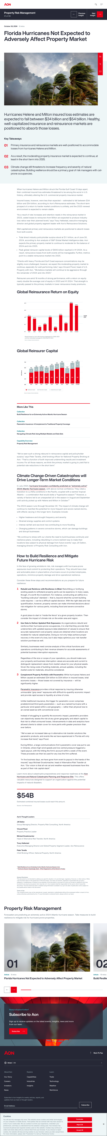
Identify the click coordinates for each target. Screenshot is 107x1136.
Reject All (80, 1125)
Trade (52, 1077)
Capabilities (31, 1077)
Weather (53, 1085)
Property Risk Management (19, 13)
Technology (54, 1081)
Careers (7, 1081)
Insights (30, 1085)
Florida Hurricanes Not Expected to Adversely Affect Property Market (43, 978)
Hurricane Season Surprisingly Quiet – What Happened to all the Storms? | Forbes (41, 869)
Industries (31, 1081)
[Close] (103, 1124)
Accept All (79, 1130)
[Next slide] (14, 990)
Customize (79, 1119)
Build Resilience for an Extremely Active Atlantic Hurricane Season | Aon (39, 867)
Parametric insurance (30, 689)
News (6, 1090)
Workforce (54, 1090)
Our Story (8, 1077)
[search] (96, 4)
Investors (7, 1085)
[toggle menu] (101, 4)
